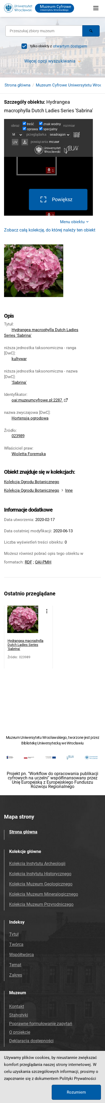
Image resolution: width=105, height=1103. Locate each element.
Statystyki (18, 1015)
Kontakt (16, 1006)
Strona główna (17, 85)
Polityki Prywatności (78, 1078)
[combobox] (43, 31)
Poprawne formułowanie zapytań (40, 1023)
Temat (15, 964)
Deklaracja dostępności (31, 1040)
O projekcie (19, 1032)
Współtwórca (21, 954)
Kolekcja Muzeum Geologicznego (40, 884)
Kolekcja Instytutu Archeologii (37, 863)
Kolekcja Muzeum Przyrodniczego (41, 904)
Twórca (16, 944)
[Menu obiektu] (46, 611)
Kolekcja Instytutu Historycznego (40, 873)
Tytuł (14, 934)
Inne (69, 490)
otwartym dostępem (70, 46)
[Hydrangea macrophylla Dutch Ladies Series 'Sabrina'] (22, 621)
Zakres (15, 975)
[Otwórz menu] (96, 8)
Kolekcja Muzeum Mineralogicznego (43, 894)
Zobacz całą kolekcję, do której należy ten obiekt (49, 230)
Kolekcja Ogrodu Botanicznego (31, 481)
